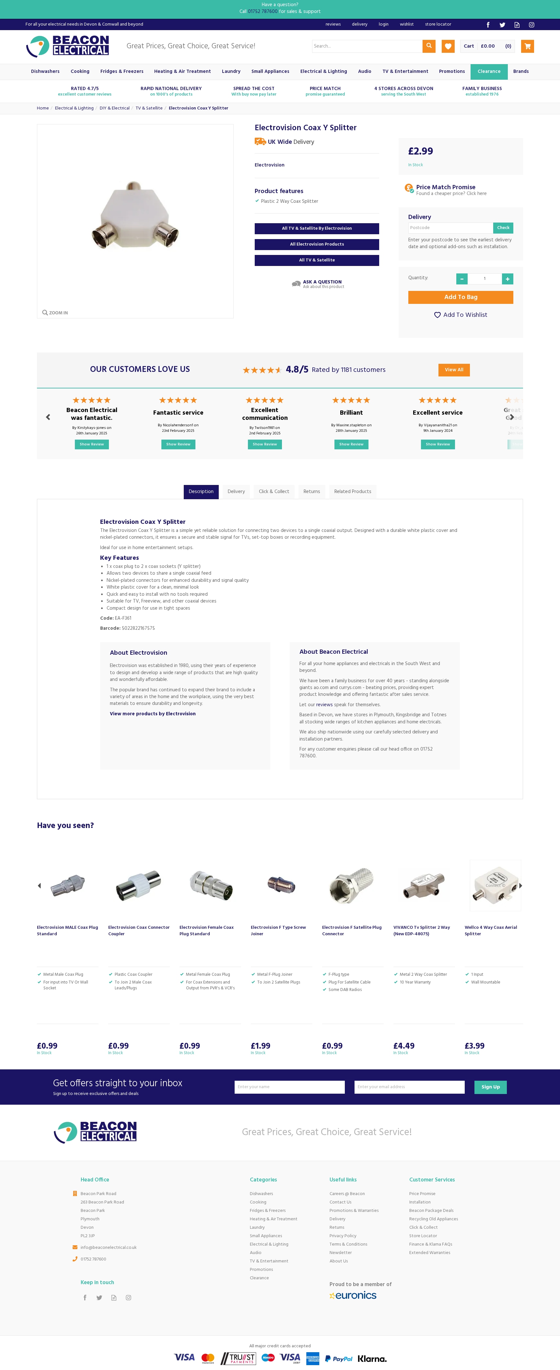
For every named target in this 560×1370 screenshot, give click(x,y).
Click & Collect (274, 492)
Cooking (258, 1202)
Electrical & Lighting (269, 1244)
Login (384, 24)
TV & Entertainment (269, 1261)
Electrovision (270, 165)
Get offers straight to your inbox (117, 1087)
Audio (256, 1253)
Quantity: (418, 278)
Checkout (527, 46)
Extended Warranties (429, 1253)
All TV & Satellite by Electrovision (317, 228)
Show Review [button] (92, 444)
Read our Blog (517, 25)
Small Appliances (266, 1236)
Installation (420, 1202)
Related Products (352, 492)
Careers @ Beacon (347, 1194)
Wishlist (407, 24)
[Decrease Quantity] (462, 278)
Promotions (261, 1269)
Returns (312, 492)
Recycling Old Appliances (433, 1219)
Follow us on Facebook (488, 25)
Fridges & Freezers (268, 1211)
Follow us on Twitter (502, 25)
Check (503, 228)
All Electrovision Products (317, 244)
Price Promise (422, 1194)
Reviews (333, 24)
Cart (469, 46)
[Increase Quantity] (507, 278)
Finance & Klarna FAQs (430, 1244)
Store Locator (423, 1236)
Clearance (259, 1278)
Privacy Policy (343, 1236)
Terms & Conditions (348, 1244)
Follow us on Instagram (531, 25)
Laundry (257, 1227)
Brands (521, 71)
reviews (324, 705)
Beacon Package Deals (431, 1211)
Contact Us (340, 1202)
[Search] (429, 46)
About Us (339, 1261)
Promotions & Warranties (354, 1211)
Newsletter (341, 1253)
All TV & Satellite (317, 260)
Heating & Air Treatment (274, 1219)
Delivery (236, 492)
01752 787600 (93, 1259)
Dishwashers (261, 1194)
